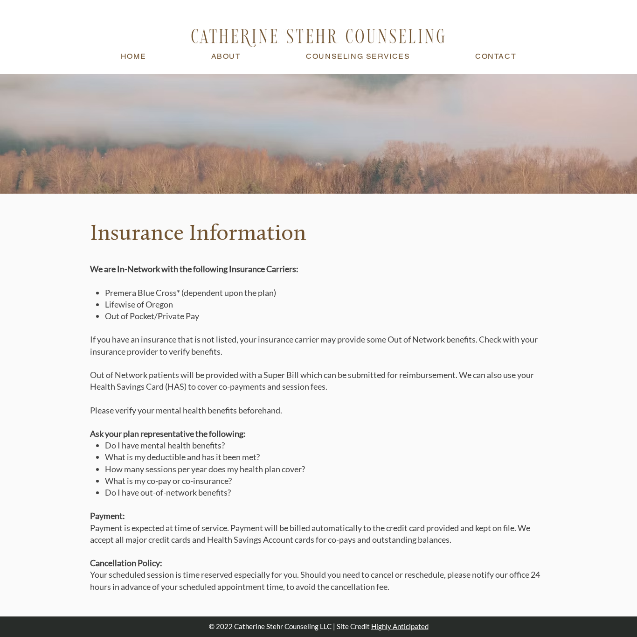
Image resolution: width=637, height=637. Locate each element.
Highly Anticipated (400, 626)
